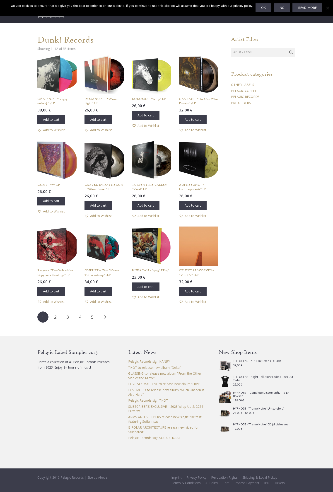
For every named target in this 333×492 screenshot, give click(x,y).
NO (282, 7)
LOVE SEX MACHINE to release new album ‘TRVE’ (164, 384)
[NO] (327, 8)
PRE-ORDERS (241, 103)
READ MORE (307, 7)
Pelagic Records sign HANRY (149, 361)
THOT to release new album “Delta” (154, 367)
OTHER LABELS (242, 84)
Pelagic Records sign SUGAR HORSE (154, 438)
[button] (51, 119)
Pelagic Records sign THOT (148, 400)
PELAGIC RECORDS (245, 96)
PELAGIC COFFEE (244, 91)
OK (263, 7)
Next (104, 317)
